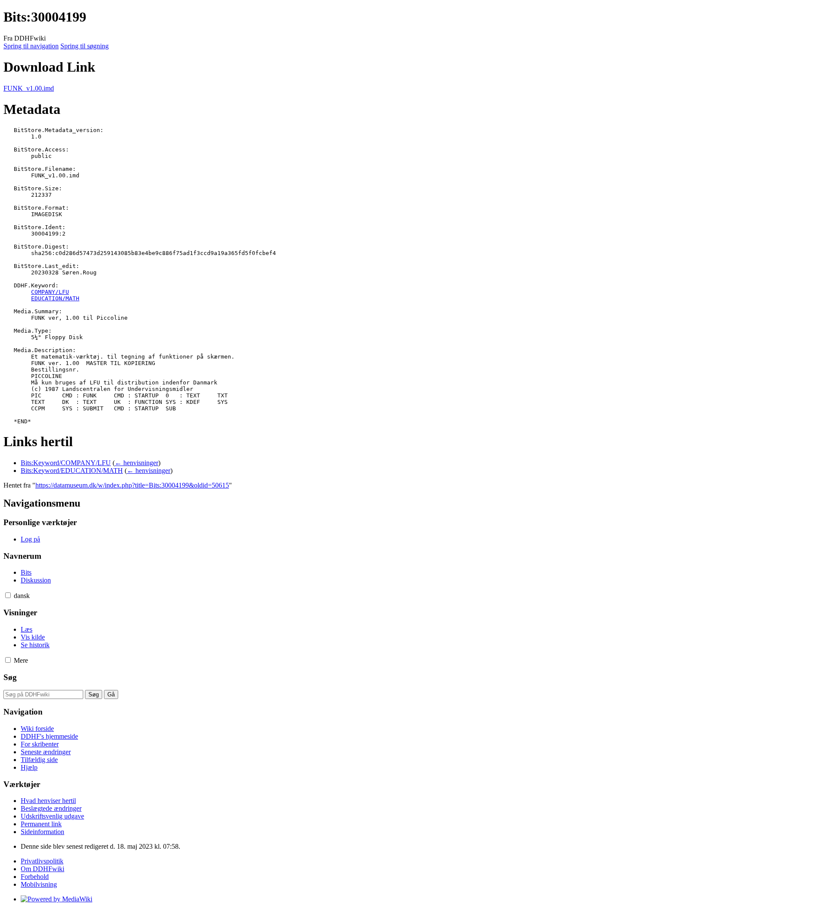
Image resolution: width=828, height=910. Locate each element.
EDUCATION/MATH (55, 298)
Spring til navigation (31, 46)
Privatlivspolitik (42, 861)
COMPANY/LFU (50, 292)
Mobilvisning (39, 884)
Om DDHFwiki (42, 868)
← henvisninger (136, 462)
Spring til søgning (84, 46)
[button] (8, 595)
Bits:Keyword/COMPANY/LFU (66, 462)
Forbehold (35, 876)
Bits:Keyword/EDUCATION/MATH (72, 470)
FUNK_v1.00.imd (28, 88)
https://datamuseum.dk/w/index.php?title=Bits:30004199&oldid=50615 (132, 485)
